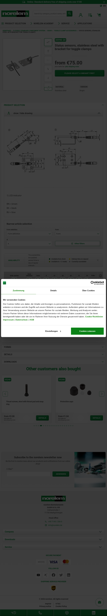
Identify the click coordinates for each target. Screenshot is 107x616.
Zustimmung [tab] (18, 290)
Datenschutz (22, 319)
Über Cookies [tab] (88, 290)
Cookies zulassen (87, 331)
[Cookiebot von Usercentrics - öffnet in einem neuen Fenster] (92, 283)
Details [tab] (53, 290)
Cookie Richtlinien (94, 316)
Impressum (8, 319)
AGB (31, 319)
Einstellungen (51, 331)
